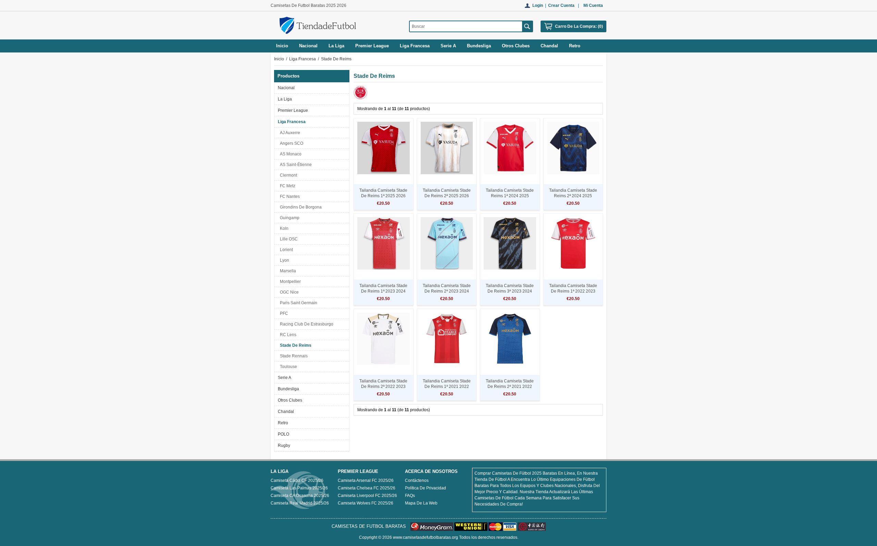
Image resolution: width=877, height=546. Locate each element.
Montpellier (289, 282)
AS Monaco (289, 154)
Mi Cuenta (593, 5)
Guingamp (288, 218)
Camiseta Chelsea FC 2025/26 (366, 488)
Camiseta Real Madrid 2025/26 (300, 503)
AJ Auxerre (289, 133)
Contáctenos (417, 480)
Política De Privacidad (425, 488)
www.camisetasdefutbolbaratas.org (425, 537)
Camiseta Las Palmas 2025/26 (299, 488)
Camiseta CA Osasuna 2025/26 (300, 495)
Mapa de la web (421, 503)
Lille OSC (288, 239)
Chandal (286, 411)
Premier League (293, 110)
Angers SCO (290, 143)
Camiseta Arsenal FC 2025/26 (366, 480)
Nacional (286, 87)
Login (537, 5)
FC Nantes (289, 196)
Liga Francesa (302, 59)
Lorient (285, 250)
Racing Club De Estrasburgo (305, 324)
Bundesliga (288, 389)
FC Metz (286, 186)
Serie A (284, 377)
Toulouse (287, 367)
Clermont (287, 175)
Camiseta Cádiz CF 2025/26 (297, 480)
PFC (283, 313)
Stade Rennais (293, 356)
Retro (283, 422)
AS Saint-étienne (295, 165)
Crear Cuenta (561, 5)
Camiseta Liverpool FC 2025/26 (367, 495)
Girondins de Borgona (300, 207)
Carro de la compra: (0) (579, 26)
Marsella (287, 271)
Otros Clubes (290, 400)
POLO (283, 434)
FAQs (410, 495)
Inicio (282, 45)
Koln (283, 228)
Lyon (283, 260)
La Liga (285, 99)
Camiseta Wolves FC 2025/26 (365, 503)
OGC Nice (288, 292)
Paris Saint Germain (297, 303)
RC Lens (287, 335)
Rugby (284, 445)
